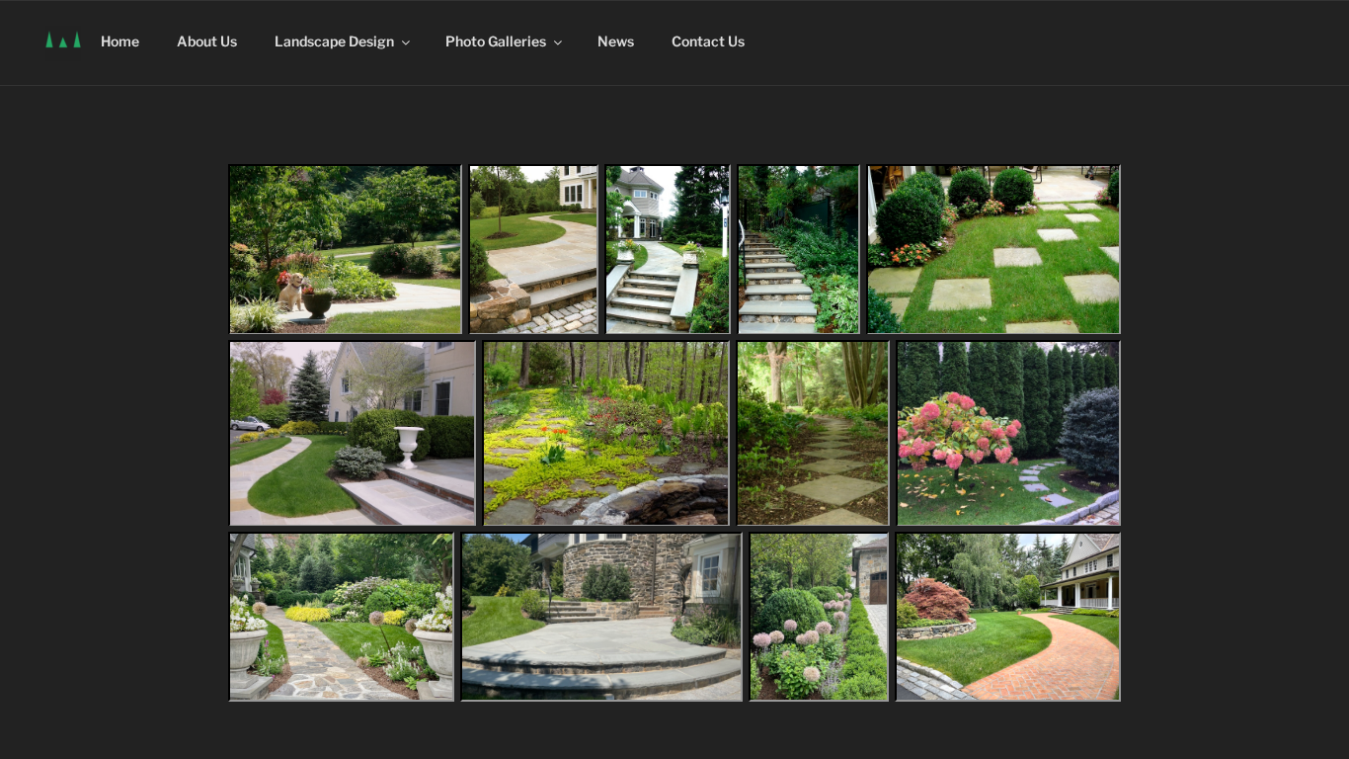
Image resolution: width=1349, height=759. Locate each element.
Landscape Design (334, 41)
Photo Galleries (495, 41)
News (615, 41)
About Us (207, 41)
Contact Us (708, 41)
